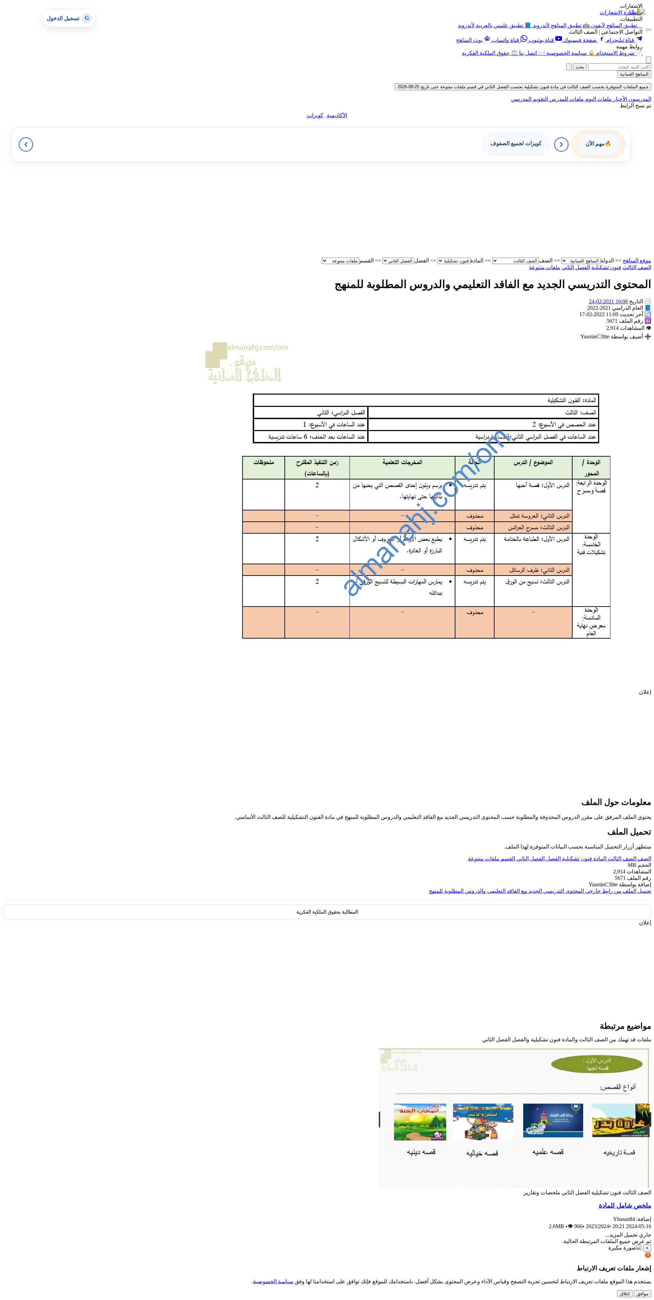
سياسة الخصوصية (273, 1281)
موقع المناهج (637, 260)
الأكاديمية (337, 115)
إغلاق (625, 1293)
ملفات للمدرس (566, 99)
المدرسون (639, 99)
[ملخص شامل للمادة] (515, 1186)
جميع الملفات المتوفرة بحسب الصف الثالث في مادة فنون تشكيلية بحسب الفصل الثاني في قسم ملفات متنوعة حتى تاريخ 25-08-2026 (523, 86)
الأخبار (619, 99)
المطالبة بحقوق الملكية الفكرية (327, 912)
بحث (580, 67)
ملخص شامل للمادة (625, 1205)
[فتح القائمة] (648, 30)
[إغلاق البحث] (569, 67)
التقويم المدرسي (529, 99)
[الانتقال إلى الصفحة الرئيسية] (636, 12)
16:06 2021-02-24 (608, 301)
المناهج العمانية (634, 74)
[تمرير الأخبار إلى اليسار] (26, 144)
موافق (643, 1293)
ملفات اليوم (598, 99)
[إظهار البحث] (648, 59)
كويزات (315, 115)
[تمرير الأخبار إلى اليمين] (561, 144)
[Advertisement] (447, 209)
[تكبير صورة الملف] (426, 685)
